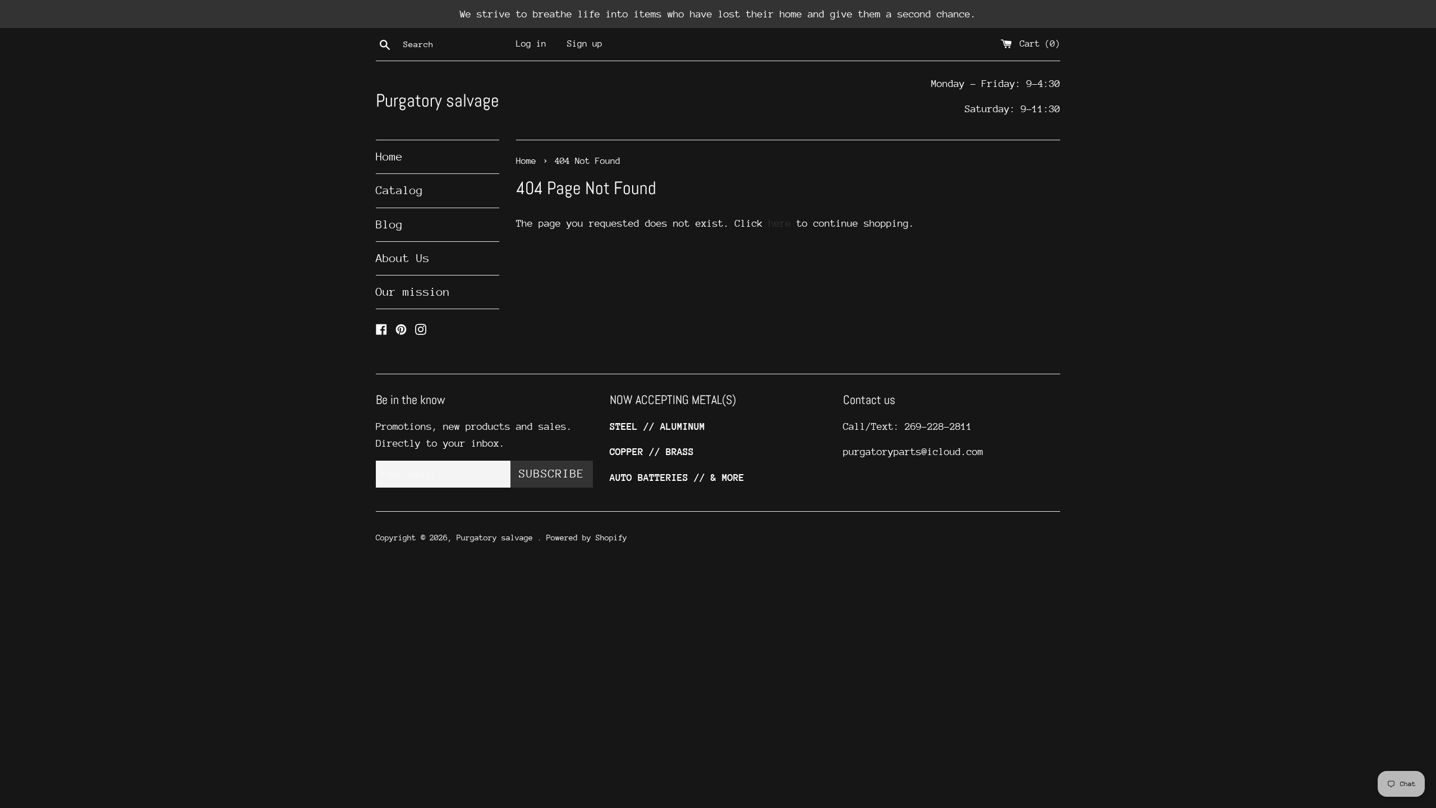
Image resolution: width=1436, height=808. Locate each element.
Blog (389, 224)
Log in (531, 44)
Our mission (413, 292)
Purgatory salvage (437, 100)
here (779, 223)
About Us (403, 258)
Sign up (584, 44)
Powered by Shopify (586, 537)
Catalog (399, 190)
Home (389, 156)
